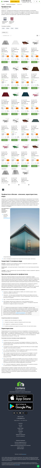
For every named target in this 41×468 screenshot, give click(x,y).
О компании (20, 431)
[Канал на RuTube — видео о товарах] (26, 413)
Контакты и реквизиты (20, 436)
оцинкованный (7, 217)
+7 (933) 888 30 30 (20, 418)
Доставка (20, 425)
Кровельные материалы (10, 4)
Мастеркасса (24, 454)
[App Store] (20, 398)
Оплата (20, 426)
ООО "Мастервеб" (17, 464)
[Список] (39, 35)
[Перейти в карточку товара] (5, 42)
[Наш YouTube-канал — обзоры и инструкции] (20, 413)
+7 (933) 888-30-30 (26, 1)
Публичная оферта (20, 448)
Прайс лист (20, 429)
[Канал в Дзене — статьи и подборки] (23, 413)
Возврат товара (20, 428)
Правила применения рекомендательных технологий (20, 445)
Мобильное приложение (20, 434)
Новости (20, 432)
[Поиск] (37, 1)
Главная (3, 4)
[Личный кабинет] (39, 1)
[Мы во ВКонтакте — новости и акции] (17, 413)
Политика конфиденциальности (20, 442)
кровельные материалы (20, 312)
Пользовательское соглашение (20, 443)
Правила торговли (20, 447)
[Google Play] (20, 407)
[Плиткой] (37, 35)
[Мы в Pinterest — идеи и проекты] (14, 413)
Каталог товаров (14, 1)
